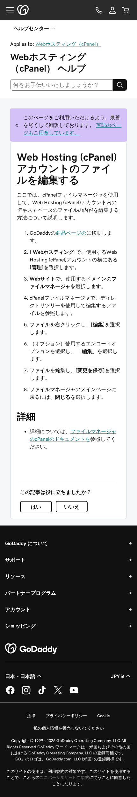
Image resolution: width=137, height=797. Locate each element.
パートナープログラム (30, 592)
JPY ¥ (117, 676)
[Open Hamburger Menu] (7, 10)
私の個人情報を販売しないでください (68, 728)
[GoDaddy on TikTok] (42, 693)
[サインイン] (112, 10)
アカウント (18, 609)
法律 (31, 716)
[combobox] (61, 85)
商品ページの (71, 232)
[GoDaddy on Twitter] (58, 693)
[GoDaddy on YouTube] (74, 693)
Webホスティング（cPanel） (68, 43)
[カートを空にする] (125, 10)
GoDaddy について (26, 543)
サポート (15, 559)
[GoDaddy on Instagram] (26, 693)
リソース (15, 576)
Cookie (103, 716)
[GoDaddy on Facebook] (10, 693)
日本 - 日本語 (20, 676)
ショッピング (20, 625)
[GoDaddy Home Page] (31, 648)
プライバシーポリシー (66, 716)
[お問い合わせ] (99, 10)
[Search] (120, 85)
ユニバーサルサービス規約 (64, 777)
